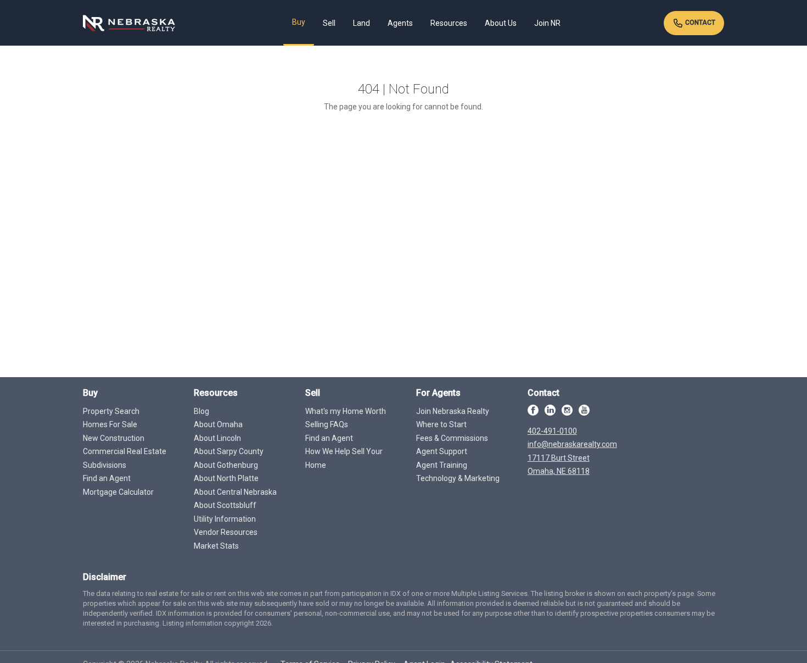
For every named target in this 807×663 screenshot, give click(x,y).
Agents (400, 23)
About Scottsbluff (225, 505)
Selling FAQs (326, 424)
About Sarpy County (229, 451)
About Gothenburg (226, 465)
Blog (201, 411)
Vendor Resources (225, 532)
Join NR (547, 23)
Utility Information (225, 519)
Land (361, 23)
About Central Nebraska (235, 492)
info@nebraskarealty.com (572, 444)
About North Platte (226, 478)
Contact (699, 22)
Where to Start (441, 424)
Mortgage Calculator (118, 492)
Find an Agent (107, 478)
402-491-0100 (552, 431)
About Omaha (218, 424)
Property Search (111, 411)
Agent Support (441, 451)
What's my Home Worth (345, 411)
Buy (298, 22)
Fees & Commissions (452, 438)
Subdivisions (104, 465)
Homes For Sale (110, 424)
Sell (329, 23)
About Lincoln (217, 438)
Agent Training (441, 465)
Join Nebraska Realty (452, 411)
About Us (501, 23)
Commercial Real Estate (124, 451)
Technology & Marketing (458, 478)
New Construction (113, 438)
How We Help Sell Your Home (344, 458)
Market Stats (216, 546)
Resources (448, 23)
